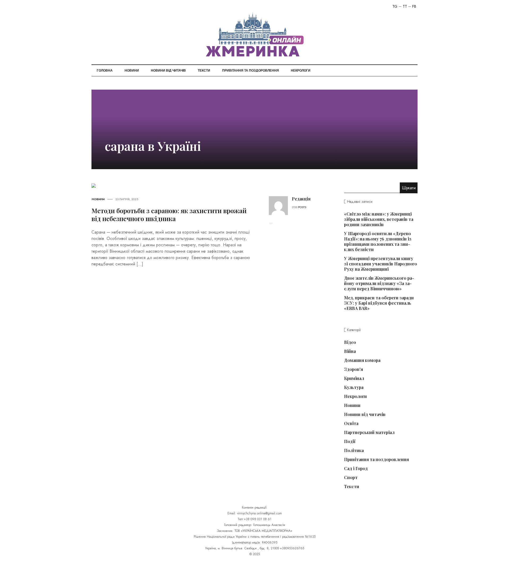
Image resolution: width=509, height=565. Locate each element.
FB (414, 6)
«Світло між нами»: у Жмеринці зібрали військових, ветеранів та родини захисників (378, 219)
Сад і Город (356, 468)
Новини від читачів (168, 70)
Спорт (351, 477)
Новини (132, 70)
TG (394, 6)
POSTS (302, 207)
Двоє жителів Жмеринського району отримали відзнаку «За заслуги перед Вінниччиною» (379, 283)
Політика (354, 450)
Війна (350, 351)
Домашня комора (362, 360)
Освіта (351, 423)
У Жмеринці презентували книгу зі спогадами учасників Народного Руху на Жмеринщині (380, 264)
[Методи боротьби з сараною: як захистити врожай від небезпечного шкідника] (93, 185)
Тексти (204, 70)
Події (350, 441)
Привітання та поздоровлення (250, 70)
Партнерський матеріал (369, 432)
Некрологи (300, 70)
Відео (350, 342)
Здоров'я (353, 369)
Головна (105, 70)
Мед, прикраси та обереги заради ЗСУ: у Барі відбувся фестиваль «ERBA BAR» (379, 303)
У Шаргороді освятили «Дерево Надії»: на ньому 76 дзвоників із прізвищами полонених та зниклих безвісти (377, 241)
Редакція (301, 199)
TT (405, 6)
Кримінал (354, 378)
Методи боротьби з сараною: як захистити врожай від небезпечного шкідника (169, 214)
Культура (353, 387)
